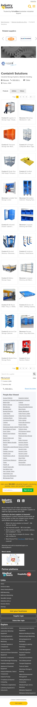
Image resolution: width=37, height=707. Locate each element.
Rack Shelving (22, 433)
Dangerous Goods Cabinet (10, 427)
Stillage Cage (22, 460)
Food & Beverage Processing (9, 660)
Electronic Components (7, 658)
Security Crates (22, 451)
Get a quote (18, 703)
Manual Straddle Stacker (25, 407)
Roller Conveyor (23, 440)
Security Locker (22, 453)
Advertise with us (6, 601)
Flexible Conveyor (8, 451)
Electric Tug (6, 440)
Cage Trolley (6, 413)
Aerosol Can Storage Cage (10, 400)
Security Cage (22, 449)
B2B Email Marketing (7, 595)
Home (2, 584)
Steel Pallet (21, 458)
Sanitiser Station (23, 442)
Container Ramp (7, 418)
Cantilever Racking (8, 416)
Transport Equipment (25, 663)
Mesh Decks (22, 409)
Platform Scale (22, 429)
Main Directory (5, 22)
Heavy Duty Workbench (9, 476)
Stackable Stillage (23, 456)
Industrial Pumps (5, 677)
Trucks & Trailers (23, 666)
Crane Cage (6, 425)
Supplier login (18, 616)
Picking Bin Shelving (24, 422)
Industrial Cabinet (23, 398)
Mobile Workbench (23, 411)
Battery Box (6, 402)
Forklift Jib (6, 465)
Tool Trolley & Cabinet (24, 465)
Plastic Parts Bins (23, 427)
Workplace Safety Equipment (27, 693)
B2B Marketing (5, 592)
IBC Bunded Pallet (8, 478)
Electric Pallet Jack (8, 438)
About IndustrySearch (7, 589)
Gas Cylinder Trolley (8, 471)
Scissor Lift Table (23, 445)
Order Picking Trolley (24, 416)
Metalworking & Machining (27, 636)
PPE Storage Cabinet (24, 431)
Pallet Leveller (22, 418)
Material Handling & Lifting (19, 22)
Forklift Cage (6, 453)
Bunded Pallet (7, 409)
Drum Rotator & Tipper (9, 429)
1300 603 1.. (16, 80)
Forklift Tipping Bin (8, 467)
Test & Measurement (25, 660)
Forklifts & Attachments (7, 663)
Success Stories (5, 604)
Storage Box (21, 462)
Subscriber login (19, 621)
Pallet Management (25, 649)
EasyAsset (21, 539)
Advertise (33, 1)
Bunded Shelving (8, 411)
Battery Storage (7, 405)
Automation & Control (7, 628)
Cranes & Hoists (5, 649)
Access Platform (7, 398)
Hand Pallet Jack (8, 473)
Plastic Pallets (22, 425)
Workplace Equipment (25, 690)
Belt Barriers (6, 407)
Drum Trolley (6, 431)
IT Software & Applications (8, 685)
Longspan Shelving (23, 405)
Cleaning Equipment (6, 636)
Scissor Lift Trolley (23, 447)
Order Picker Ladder (24, 413)
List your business (18, 611)
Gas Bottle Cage (7, 469)
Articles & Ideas (5, 586)
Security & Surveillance (25, 658)
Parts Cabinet (22, 420)
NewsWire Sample (6, 598)
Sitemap (3, 607)
